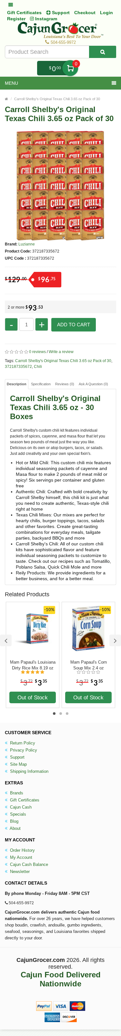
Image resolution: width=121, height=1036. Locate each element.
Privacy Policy (23, 750)
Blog (13, 821)
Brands (16, 793)
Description (16, 384)
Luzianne (26, 244)
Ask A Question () (93, 384)
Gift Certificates (24, 12)
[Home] (6, 99)
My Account (20, 857)
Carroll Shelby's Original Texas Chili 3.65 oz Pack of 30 (57, 99)
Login (106, 12)
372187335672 (18, 366)
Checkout (85, 12)
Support (17, 757)
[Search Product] (102, 52)
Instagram (45, 18)
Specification (41, 384)
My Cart (70, 68)
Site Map (18, 764)
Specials (17, 814)
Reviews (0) (64, 384)
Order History (22, 850)
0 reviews (37, 352)
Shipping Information (28, 771)
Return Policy (22, 743)
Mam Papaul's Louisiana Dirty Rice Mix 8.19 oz (32, 665)
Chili (38, 366)
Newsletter (19, 871)
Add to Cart (73, 324)
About (15, 828)
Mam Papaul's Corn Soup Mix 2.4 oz (88, 665)
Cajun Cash (20, 807)
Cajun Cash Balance (28, 864)
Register (16, 18)
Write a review (61, 352)
